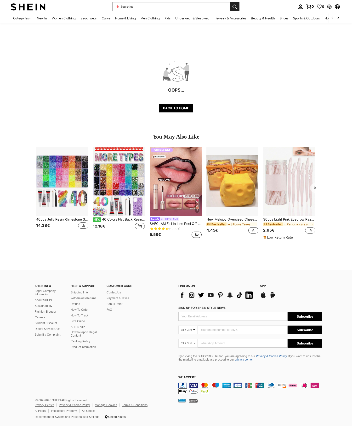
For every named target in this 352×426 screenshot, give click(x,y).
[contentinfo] (250, 388)
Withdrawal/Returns (83, 298)
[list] (216, 295)
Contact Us (114, 292)
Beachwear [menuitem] (88, 18)
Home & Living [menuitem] (125, 18)
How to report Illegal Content (84, 334)
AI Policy (40, 411)
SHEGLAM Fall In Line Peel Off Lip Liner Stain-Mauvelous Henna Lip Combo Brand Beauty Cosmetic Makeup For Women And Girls (176, 224)
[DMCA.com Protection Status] (193, 400)
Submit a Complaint (47, 334)
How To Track (79, 315)
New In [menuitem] (42, 18)
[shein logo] (28, 6)
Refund (75, 304)
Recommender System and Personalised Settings (67, 417)
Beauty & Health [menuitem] (263, 18)
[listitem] (62, 193)
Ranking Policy (80, 341)
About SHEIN (43, 300)
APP (263, 286)
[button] (329, 7)
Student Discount (46, 323)
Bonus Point (114, 304)
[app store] (263, 297)
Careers (40, 317)
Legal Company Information (45, 292)
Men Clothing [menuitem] (150, 18)
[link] (310, 6)
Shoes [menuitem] (284, 18)
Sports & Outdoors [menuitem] (306, 18)
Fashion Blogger (45, 311)
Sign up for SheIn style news (202, 307)
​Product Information (83, 347)
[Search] (234, 6)
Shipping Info (79, 292)
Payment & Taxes (118, 298)
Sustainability (43, 306)
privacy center (244, 359)
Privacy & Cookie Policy (271, 356)
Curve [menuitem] (106, 18)
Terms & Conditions (135, 405)
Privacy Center (44, 405)
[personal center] (300, 7)
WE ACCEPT (187, 377)
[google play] (272, 297)
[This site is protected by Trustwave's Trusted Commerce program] (182, 400)
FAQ (109, 309)
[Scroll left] (332, 18)
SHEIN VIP (78, 327)
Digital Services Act (47, 329)
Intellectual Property (64, 411)
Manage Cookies (106, 405)
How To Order (80, 309)
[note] (278, 237)
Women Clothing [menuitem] (64, 18)
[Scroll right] (338, 18)
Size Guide (78, 321)
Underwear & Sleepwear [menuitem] (193, 18)
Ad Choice (89, 411)
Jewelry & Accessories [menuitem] (231, 18)
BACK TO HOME (176, 108)
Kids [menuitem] (167, 18)
